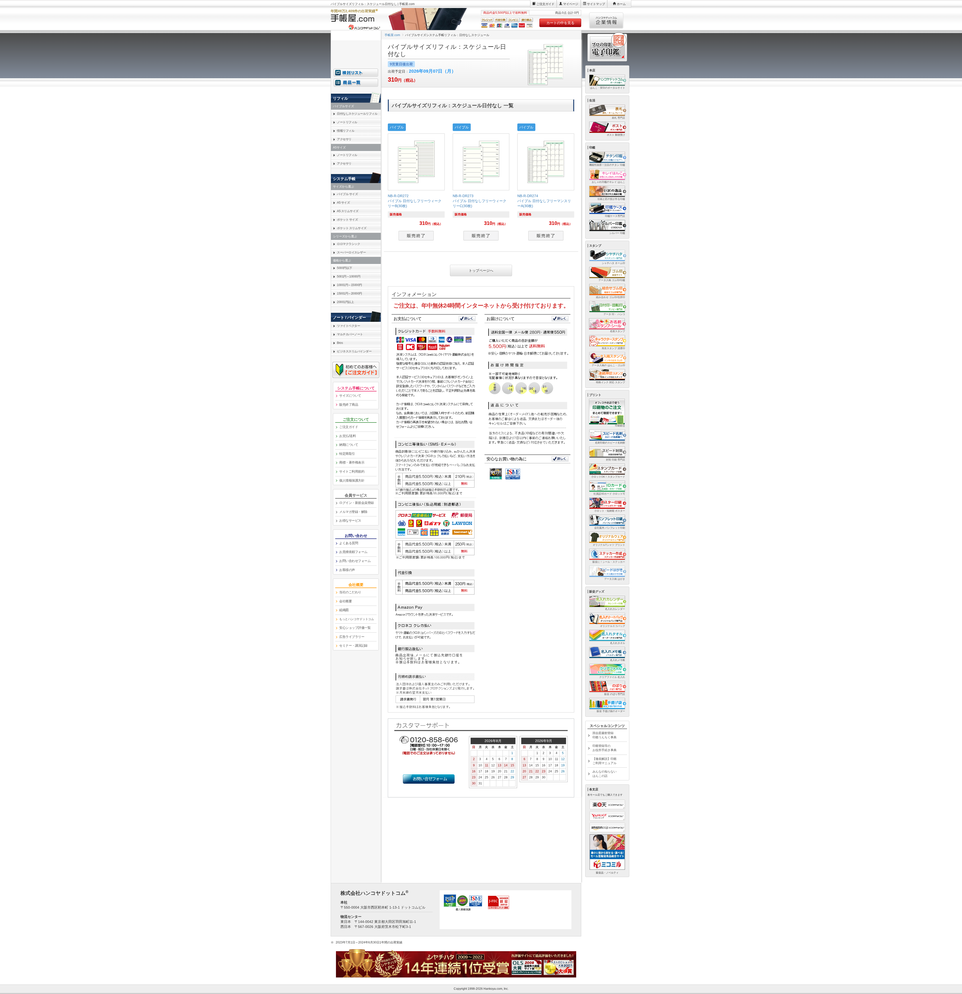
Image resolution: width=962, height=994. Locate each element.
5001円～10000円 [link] (348, 276)
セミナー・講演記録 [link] (353, 645)
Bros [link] (340, 343)
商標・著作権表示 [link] (351, 462)
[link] (416, 184)
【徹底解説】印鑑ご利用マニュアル (604, 761)
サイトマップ (596, 4)
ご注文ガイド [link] (348, 427)
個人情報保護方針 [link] (351, 480)
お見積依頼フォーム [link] (353, 552)
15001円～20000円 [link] (349, 293)
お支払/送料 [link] (347, 436)
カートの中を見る (560, 23)
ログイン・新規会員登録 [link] (356, 503)
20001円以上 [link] (345, 302)
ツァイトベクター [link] (348, 326)
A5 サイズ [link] (343, 202)
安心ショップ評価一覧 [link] (355, 628)
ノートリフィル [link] (347, 122)
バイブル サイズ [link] (347, 194)
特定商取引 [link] (347, 454)
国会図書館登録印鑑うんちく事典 (604, 735)
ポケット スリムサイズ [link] (352, 228)
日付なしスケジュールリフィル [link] (357, 113)
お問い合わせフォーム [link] (355, 561)
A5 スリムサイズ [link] (347, 211)
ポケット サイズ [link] (347, 219)
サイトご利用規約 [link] (351, 471)
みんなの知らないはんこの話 (604, 774)
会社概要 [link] (345, 601)
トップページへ (481, 270)
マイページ (570, 4)
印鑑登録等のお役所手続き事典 (604, 748)
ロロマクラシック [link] (348, 244)
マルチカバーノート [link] (350, 334)
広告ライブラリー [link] (351, 637)
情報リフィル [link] (345, 130)
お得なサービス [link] (350, 520)
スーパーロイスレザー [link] (351, 252)
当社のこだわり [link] (350, 592)
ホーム (621, 4)
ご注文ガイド (545, 4)
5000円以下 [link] (344, 268)
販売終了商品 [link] (348, 404)
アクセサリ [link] (344, 139)
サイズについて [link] (350, 395)
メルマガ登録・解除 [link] (353, 512)
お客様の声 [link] (347, 570)
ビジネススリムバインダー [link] (354, 351)
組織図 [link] (344, 610)
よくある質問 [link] (348, 543)
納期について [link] (348, 445)
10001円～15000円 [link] (349, 285)
